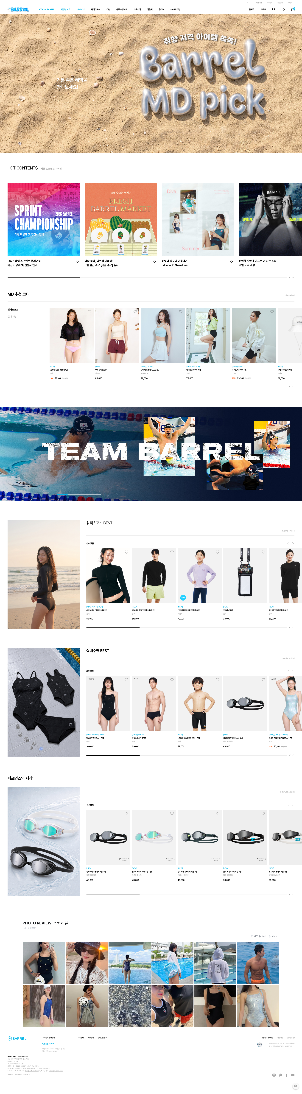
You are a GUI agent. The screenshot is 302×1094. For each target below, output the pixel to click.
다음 (292, 543)
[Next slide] (122, 146)
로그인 (248, 2)
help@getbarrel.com (32, 1071)
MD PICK (81, 9)
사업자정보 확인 (23, 1057)
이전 (288, 543)
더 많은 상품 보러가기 (287, 531)
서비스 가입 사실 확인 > (44, 1068)
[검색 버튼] (273, 9)
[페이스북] (286, 1074)
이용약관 (280, 1038)
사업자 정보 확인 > (33, 1066)
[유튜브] (292, 1074)
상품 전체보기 (290, 295)
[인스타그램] (274, 1074)
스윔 (108, 9)
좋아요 (77, 261)
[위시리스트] (283, 9)
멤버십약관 (291, 1038)
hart (89, 311)
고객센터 (269, 3)
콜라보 (161, 9)
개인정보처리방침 (267, 1038)
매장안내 (280, 3)
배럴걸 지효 (65, 9)
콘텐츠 (251, 9)
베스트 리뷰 (175, 9)
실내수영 (12, 316)
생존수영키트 (121, 9)
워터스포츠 (95, 9)
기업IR (290, 3)
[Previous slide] (115, 146)
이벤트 (263, 9)
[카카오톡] (296, 1086)
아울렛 (150, 9)
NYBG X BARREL (46, 9)
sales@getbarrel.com (56, 1071)
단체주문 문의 (102, 1038)
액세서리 (137, 9)
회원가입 (259, 3)
